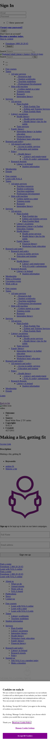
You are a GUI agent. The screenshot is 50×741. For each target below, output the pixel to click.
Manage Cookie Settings (25, 728)
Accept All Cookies (25, 736)
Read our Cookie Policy (21, 722)
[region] (25, 711)
